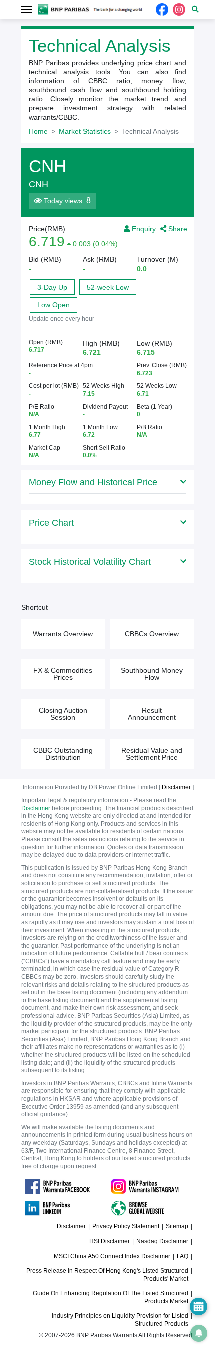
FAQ (182, 1256)
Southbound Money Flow (152, 673)
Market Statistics (85, 131)
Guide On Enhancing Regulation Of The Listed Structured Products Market (110, 1297)
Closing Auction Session (63, 713)
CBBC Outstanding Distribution (63, 753)
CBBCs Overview (152, 634)
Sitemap (177, 1226)
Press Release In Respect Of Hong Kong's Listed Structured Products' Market (107, 1274)
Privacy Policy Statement (126, 1226)
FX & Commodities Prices (63, 673)
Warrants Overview (63, 634)
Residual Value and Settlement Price (152, 753)
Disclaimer (36, 808)
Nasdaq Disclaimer (162, 1241)
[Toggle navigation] (27, 9)
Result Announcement (152, 713)
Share (177, 229)
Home (38, 131)
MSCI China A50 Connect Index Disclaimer (112, 1256)
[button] (195, 9)
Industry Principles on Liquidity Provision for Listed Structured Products (120, 1319)
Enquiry (143, 229)
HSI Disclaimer (110, 1241)
